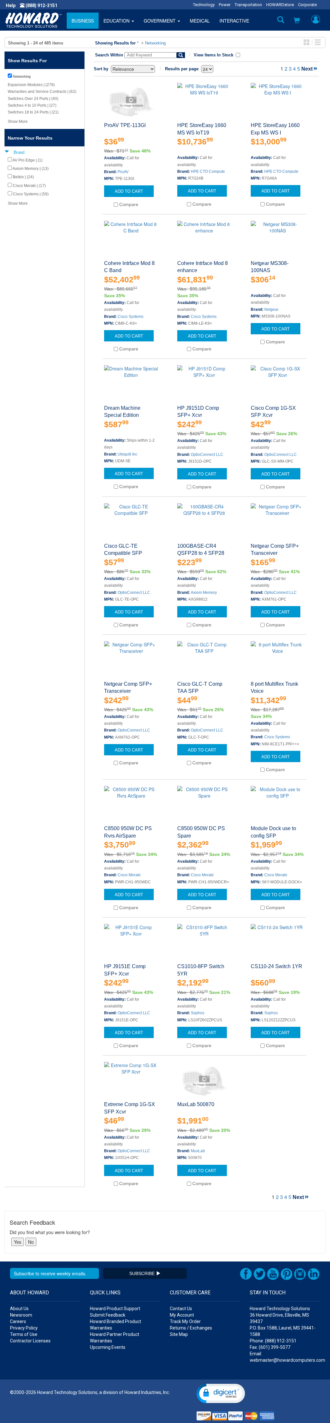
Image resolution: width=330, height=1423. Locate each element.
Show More (18, 121)
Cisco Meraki (129, 875)
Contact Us (181, 1308)
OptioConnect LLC (207, 454)
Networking (155, 43)
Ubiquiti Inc (127, 454)
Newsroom (21, 1315)
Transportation (248, 4)
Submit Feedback (107, 1315)
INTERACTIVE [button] (234, 20)
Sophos (197, 1013)
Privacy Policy (24, 1327)
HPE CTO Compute (208, 171)
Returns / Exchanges (191, 1327)
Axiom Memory (204, 592)
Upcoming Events (107, 1347)
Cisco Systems (130, 316)
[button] (297, 21)
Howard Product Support (115, 1308)
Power (224, 4)
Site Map (179, 1334)
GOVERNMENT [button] (160, 20)
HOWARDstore (280, 4)
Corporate (307, 4)
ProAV (123, 172)
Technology (204, 4)
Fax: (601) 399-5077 (270, 1347)
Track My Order (185, 1321)
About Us (19, 1308)
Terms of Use (23, 1334)
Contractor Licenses (30, 1340)
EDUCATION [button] (117, 20)
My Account (182, 1315)
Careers (18, 1321)
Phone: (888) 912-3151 (273, 1340)
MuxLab (198, 1151)
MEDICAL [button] (200, 20)
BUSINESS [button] (83, 20)
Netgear (271, 309)
